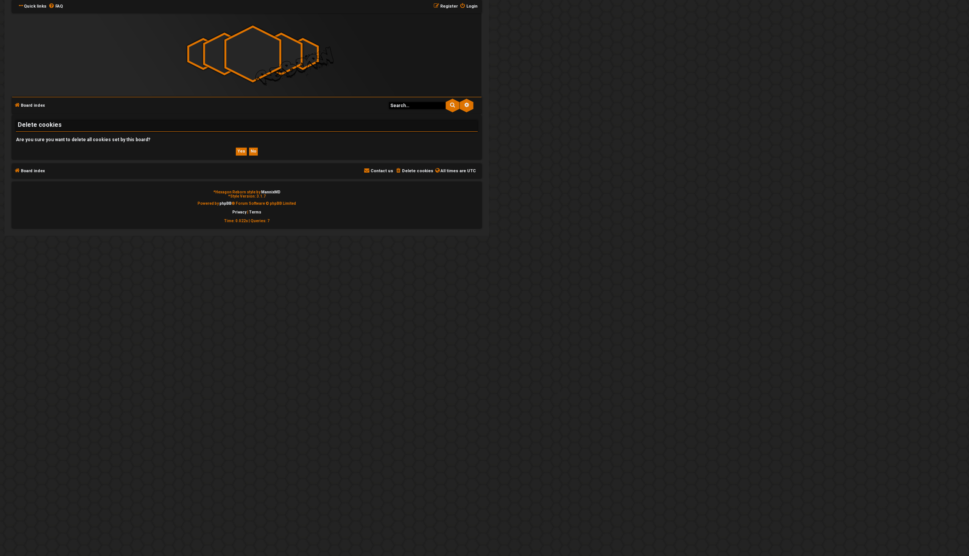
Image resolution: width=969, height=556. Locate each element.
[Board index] (252, 54)
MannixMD (270, 192)
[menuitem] (55, 6)
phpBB (226, 203)
